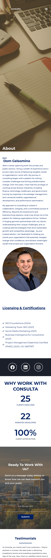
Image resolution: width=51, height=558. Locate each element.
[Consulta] (14, 9)
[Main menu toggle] (46, 9)
